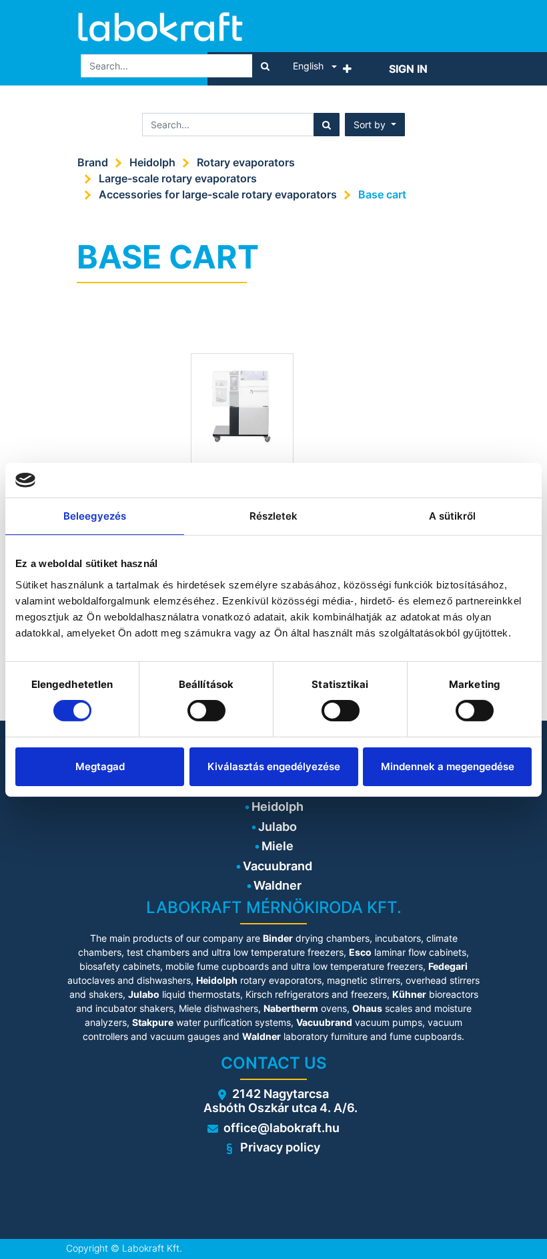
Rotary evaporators (246, 162)
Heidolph (152, 162)
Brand (92, 162)
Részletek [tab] (273, 516)
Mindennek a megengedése (447, 766)
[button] (347, 68)
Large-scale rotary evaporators (178, 178)
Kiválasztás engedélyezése (273, 766)
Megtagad (100, 766)
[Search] (265, 65)
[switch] (206, 710)
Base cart (382, 194)
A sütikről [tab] (452, 516)
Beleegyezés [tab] (94, 516)
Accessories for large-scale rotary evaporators (218, 194)
